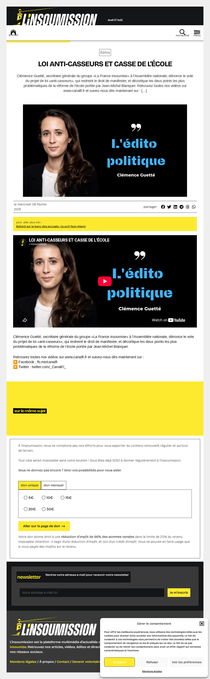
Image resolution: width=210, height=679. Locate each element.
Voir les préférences (187, 662)
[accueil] (13, 32)
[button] (202, 624)
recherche (182, 35)
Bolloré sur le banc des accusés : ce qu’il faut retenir (51, 226)
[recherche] (182, 32)
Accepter (119, 662)
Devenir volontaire (86, 662)
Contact (63, 662)
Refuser (152, 662)
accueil (13, 35)
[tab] (29, 485)
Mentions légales (152, 671)
